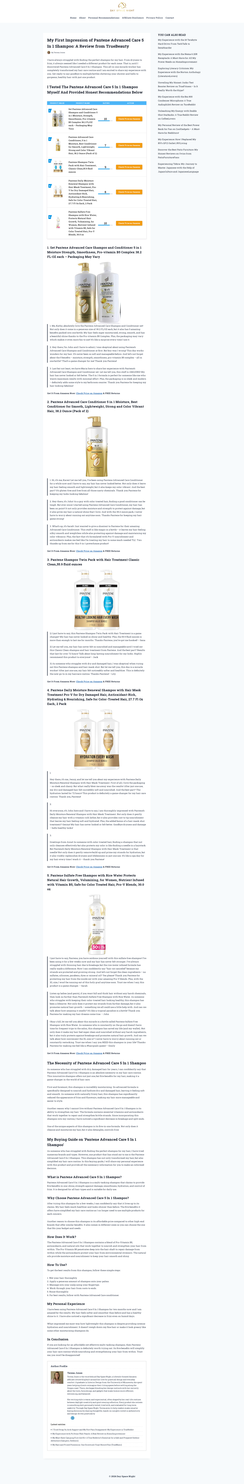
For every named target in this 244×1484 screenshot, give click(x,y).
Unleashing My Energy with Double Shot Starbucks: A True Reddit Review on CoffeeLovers (178, 114)
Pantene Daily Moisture (69, 690)
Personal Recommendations (103, 17)
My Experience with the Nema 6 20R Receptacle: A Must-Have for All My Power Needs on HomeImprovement (177, 58)
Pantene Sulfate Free (66, 875)
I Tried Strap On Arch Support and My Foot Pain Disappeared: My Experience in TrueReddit (93, 1429)
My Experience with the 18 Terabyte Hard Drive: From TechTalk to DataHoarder (177, 43)
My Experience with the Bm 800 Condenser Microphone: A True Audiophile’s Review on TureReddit (177, 100)
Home (73, 17)
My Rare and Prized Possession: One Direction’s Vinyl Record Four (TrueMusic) (87, 1445)
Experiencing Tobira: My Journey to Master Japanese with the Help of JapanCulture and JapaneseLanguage (178, 167)
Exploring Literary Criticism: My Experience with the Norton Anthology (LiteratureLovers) (179, 72)
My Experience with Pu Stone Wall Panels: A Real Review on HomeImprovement (88, 1434)
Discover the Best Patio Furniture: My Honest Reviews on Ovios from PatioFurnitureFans (178, 153)
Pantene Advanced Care (69, 402)
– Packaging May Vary (82, 257)
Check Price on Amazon (129, 119)
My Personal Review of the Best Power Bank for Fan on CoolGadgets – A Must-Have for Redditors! (179, 129)
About (82, 17)
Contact (169, 17)
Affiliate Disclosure (133, 17)
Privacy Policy (154, 17)
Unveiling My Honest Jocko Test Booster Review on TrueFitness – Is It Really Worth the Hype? (178, 86)
